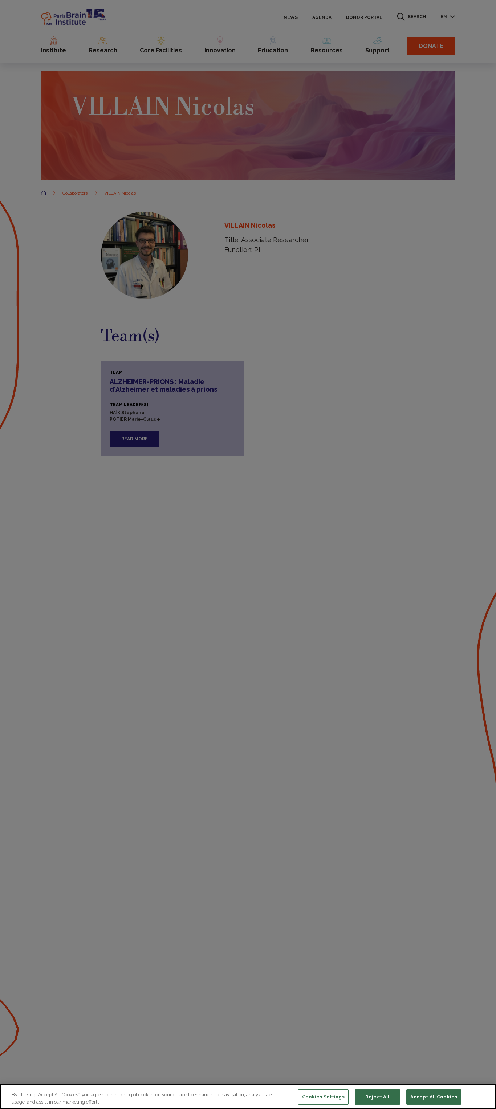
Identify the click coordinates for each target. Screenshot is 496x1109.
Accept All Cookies (433, 1097)
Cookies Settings (323, 1097)
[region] (248, 1096)
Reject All (377, 1097)
